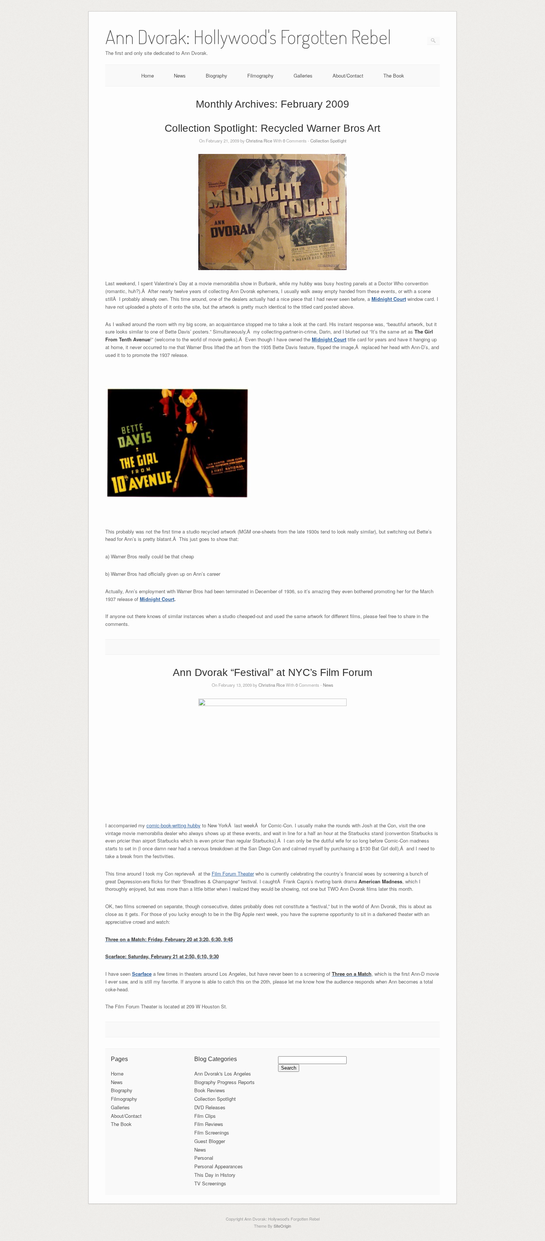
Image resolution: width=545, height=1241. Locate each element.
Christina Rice (259, 141)
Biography (216, 75)
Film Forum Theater (233, 873)
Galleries (303, 75)
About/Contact (348, 75)
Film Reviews (208, 1123)
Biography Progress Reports (224, 1082)
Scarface (142, 973)
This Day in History (214, 1174)
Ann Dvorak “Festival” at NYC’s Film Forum (272, 672)
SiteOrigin (282, 1226)
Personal (203, 1157)
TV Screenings (210, 1183)
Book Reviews (209, 1090)
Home (147, 75)
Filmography (260, 75)
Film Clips (205, 1115)
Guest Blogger (209, 1141)
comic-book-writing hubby (173, 825)
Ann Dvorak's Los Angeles (222, 1073)
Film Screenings (211, 1132)
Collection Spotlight (328, 141)
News (180, 75)
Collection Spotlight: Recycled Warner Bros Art (272, 128)
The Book (393, 75)
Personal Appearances (218, 1166)
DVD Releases (209, 1107)
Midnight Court (388, 298)
